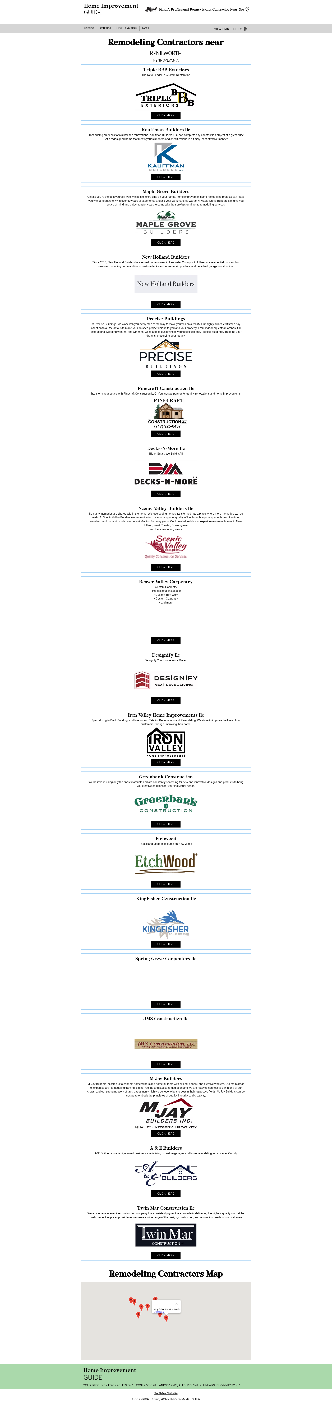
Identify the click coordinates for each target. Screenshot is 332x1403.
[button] (89, 28)
